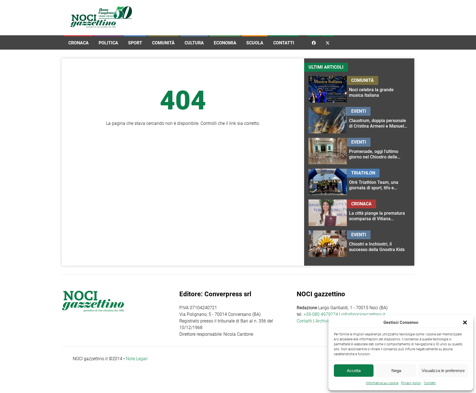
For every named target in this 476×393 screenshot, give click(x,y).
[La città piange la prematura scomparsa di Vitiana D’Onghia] (378, 213)
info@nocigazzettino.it (363, 314)
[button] (465, 322)
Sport (135, 42)
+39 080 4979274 (321, 314)
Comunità (163, 42)
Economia (225, 42)
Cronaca (78, 42)
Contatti (283, 42)
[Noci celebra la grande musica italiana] (378, 89)
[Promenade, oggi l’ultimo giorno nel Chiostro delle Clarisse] (378, 151)
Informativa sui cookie (382, 383)
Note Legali (137, 358)
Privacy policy (411, 383)
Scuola (254, 42)
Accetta (354, 370)
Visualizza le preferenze (443, 370)
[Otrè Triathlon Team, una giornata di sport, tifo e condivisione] (378, 182)
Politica (108, 42)
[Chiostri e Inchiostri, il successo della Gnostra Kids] (378, 243)
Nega (396, 370)
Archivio (323, 321)
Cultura (194, 42)
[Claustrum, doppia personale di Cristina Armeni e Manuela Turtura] (378, 120)
